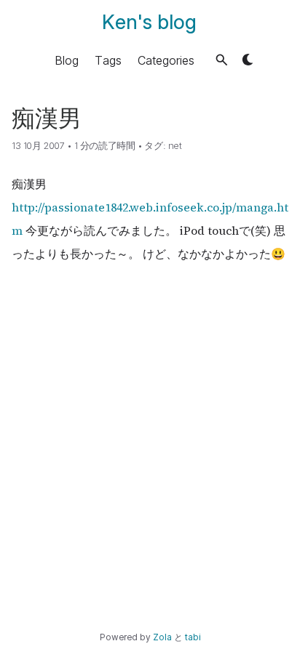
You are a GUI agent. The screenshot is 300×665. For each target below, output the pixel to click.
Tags (108, 59)
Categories (166, 59)
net (175, 145)
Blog (67, 59)
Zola (162, 637)
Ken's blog (149, 22)
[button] (221, 60)
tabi (193, 637)
